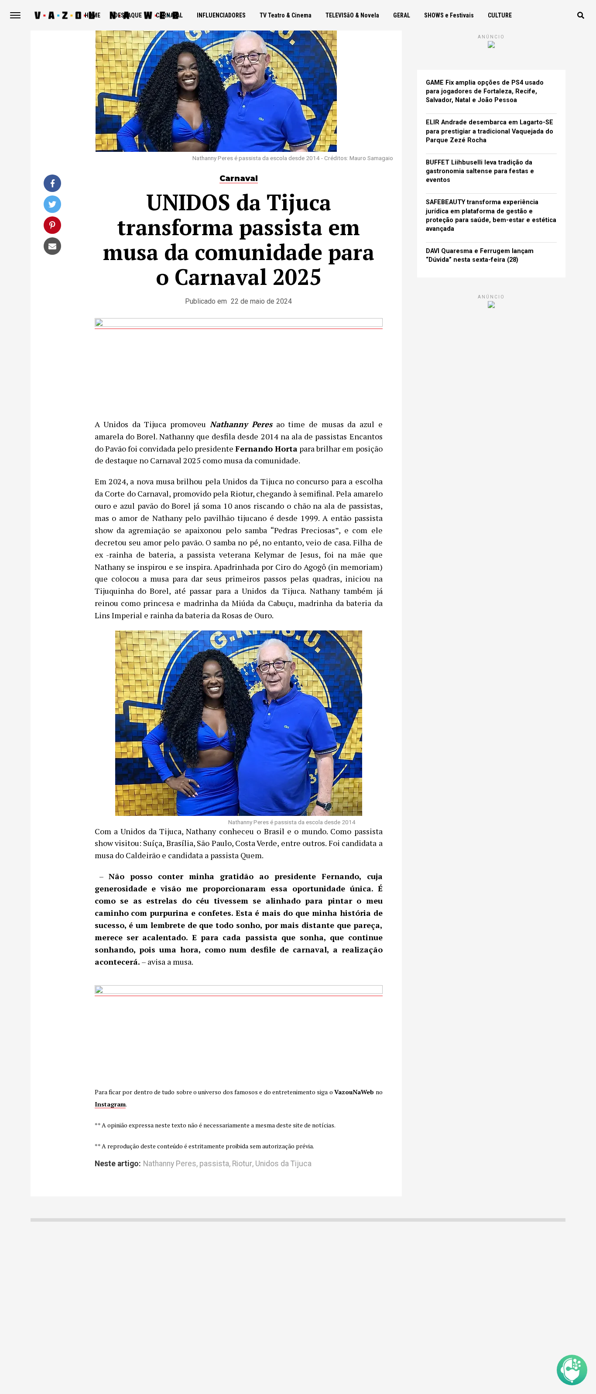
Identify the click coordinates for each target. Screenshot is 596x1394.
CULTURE (500, 15)
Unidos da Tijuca (283, 1164)
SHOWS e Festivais (449, 15)
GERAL (401, 15)
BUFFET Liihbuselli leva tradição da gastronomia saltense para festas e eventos (480, 171)
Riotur (242, 1164)
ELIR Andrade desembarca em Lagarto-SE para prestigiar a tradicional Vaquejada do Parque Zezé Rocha (489, 131)
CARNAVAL (169, 15)
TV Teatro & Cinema (286, 15)
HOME (92, 15)
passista (214, 1164)
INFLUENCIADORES (221, 15)
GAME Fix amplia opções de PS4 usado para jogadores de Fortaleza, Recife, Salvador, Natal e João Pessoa (485, 91)
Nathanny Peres (169, 1164)
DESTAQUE (128, 15)
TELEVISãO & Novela (352, 15)
